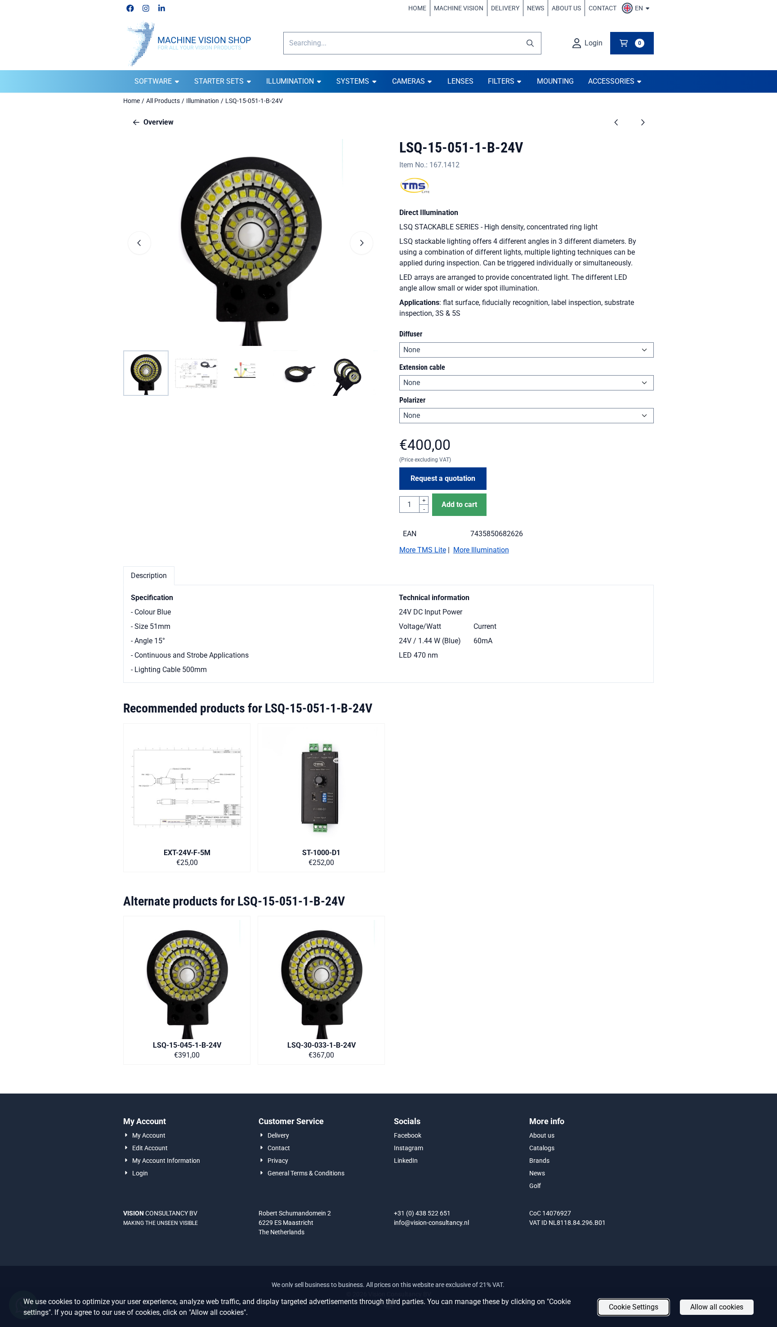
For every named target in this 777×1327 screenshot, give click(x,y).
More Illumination (481, 550)
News (535, 8)
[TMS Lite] (415, 191)
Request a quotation (443, 478)
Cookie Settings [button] (633, 1307)
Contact (602, 8)
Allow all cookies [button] (716, 1307)
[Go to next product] (642, 122)
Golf (535, 1185)
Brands (539, 1160)
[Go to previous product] (616, 122)
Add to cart (459, 504)
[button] (637, 8)
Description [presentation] (149, 575)
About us (566, 8)
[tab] (148, 575)
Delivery (505, 8)
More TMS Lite (422, 550)
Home (417, 8)
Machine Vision (458, 8)
